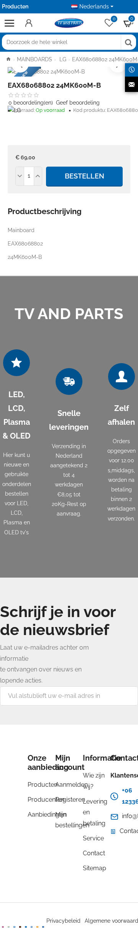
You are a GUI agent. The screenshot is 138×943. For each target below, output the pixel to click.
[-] (20, 176)
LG (62, 59)
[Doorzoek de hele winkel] (128, 42)
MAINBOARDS (34, 59)
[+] (38, 176)
